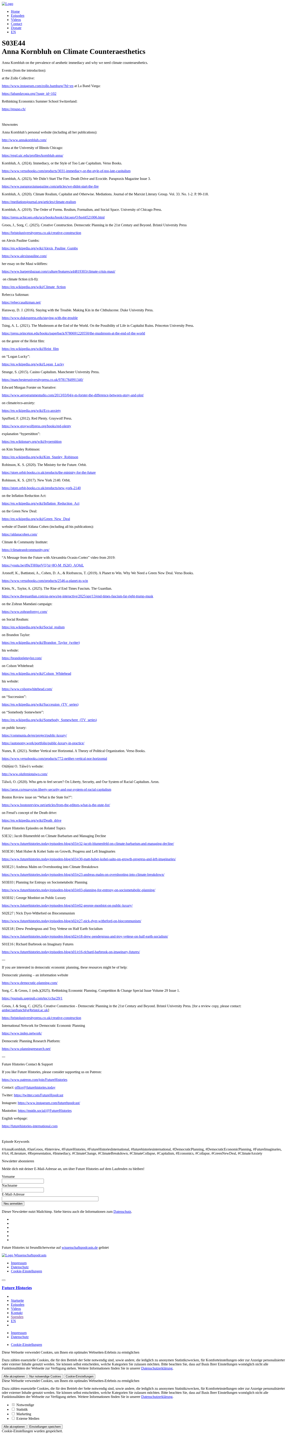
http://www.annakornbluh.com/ (24, 140)
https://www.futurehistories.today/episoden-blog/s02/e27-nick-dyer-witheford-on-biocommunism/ (71, 921)
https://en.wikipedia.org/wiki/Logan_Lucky (33, 364)
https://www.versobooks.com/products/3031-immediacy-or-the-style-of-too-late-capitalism (66, 171)
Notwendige (24, 1405)
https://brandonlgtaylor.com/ (22, 658)
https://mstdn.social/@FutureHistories (45, 1111)
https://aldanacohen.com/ (19, 534)
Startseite (17, 1300)
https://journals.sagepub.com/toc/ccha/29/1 (32, 998)
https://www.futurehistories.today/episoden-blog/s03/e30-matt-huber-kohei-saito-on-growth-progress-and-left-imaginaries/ (89, 859)
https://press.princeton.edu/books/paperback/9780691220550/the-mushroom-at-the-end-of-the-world (73, 333)
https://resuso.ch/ (14, 109)
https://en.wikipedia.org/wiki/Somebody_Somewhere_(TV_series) (49, 720)
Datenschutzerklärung (157, 1368)
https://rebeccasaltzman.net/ (21, 302)
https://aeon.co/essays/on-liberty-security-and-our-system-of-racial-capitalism (56, 789)
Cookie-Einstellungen (26, 1271)
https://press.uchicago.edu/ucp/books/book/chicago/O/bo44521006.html (53, 217)
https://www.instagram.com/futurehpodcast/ (49, 1103)
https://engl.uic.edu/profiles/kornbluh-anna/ (32, 155)
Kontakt (17, 1313)
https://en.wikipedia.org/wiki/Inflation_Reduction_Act (40, 503)
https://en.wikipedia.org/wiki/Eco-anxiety (31, 411)
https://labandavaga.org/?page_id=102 (29, 94)
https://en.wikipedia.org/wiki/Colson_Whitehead (36, 673)
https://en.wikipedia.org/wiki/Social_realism (33, 627)
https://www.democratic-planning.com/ (30, 983)
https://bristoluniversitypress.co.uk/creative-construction (41, 233)
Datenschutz (122, 1211)
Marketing (23, 1414)
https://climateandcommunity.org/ (25, 550)
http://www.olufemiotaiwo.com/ (25, 774)
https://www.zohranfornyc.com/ (24, 612)
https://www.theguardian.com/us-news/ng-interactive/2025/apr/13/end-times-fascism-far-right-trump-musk (77, 596)
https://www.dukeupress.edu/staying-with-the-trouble (40, 318)
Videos (16, 20)
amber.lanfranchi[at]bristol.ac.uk (25, 1010)
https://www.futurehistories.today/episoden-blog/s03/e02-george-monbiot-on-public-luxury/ (67, 905)
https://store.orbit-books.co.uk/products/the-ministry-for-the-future (49, 472)
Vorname (8, 1176)
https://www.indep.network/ (22, 1033)
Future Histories (17, 1287)
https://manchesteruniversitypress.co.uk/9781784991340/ (42, 380)
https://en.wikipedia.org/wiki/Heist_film (30, 349)
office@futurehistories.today (35, 1087)
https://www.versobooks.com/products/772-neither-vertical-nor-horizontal (54, 758)
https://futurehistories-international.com (30, 1126)
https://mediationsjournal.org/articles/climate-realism (39, 202)
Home (15, 11)
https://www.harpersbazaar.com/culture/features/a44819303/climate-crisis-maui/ (58, 271)
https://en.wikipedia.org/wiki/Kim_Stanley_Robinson (40, 457)
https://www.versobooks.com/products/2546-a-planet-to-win (45, 581)
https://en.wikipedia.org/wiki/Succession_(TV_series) (40, 704)
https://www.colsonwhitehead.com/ (27, 689)
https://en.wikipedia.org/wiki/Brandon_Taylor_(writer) (41, 642)
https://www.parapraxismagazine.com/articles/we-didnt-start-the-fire (50, 186)
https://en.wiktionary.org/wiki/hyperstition (32, 441)
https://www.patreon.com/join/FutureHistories (34, 1080)
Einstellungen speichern (45, 1426)
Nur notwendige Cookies (45, 1376)
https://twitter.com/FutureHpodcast (38, 1095)
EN (13, 32)
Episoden (17, 16)
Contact (16, 24)
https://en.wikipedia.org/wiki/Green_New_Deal (36, 519)
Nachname (9, 1185)
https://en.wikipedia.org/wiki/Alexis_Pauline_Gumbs (40, 248)
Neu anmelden (13, 1203)
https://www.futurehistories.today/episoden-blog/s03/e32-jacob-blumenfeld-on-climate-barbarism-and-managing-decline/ (88, 844)
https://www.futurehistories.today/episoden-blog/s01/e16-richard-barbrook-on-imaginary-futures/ (71, 952)
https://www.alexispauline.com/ (24, 256)
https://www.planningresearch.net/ (26, 1049)
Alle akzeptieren (14, 1376)
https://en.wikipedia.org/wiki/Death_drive (31, 820)
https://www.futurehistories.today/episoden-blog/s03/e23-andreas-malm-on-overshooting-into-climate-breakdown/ (83, 874)
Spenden (17, 1317)
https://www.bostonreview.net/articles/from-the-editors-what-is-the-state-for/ (56, 805)
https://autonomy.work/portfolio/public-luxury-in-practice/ (43, 743)
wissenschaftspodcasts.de (80, 1247)
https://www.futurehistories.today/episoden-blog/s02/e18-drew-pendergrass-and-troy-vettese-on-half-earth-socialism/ (85, 936)
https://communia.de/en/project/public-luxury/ (34, 735)
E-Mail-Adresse (13, 1194)
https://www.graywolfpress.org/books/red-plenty (36, 426)
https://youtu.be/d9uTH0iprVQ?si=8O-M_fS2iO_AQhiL (43, 565)
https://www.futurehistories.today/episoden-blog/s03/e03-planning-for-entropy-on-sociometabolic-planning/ (78, 890)
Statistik (21, 1409)
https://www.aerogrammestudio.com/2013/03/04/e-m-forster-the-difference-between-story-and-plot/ (73, 395)
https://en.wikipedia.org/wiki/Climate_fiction (34, 287)
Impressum (19, 1263)
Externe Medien (27, 1418)
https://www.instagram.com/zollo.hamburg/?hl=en (37, 86)
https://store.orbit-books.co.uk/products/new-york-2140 (41, 488)
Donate (16, 28)
